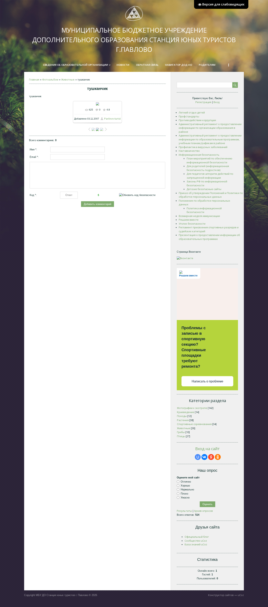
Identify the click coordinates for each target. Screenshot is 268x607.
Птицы (181, 436)
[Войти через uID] (198, 457)
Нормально (187, 489)
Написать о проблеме (207, 381)
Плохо (184, 493)
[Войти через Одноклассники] (218, 457)
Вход (216, 102)
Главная (34, 79)
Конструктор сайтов (221, 595)
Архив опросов (203, 511)
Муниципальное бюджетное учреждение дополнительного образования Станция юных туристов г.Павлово (134, 40)
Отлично (186, 481)
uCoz (241, 595)
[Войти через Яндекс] (211, 457)
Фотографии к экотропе (192, 408)
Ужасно (185, 497)
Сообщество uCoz (196, 540)
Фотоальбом (50, 79)
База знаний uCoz (196, 544)
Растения (183, 420)
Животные (68, 79)
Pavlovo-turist (112, 118)
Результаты (184, 511)
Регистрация (203, 102)
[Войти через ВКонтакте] (204, 457)
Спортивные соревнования (194, 424)
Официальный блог (197, 536)
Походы (182, 416)
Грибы (181, 432)
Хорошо (185, 485)
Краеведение (185, 412)
